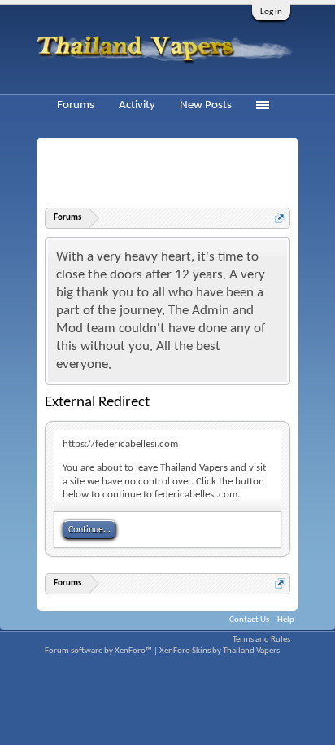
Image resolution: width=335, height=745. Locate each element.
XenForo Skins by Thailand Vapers (219, 650)
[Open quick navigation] (280, 218)
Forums (75, 105)
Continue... (89, 530)
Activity (137, 105)
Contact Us (249, 620)
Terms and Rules (261, 639)
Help (285, 620)
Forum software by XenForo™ (99, 650)
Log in (271, 11)
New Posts (206, 105)
